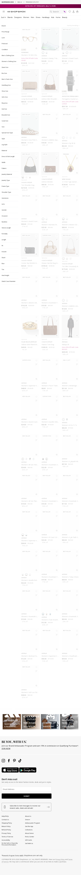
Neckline (4, 222)
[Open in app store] (10, 772)
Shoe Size (5, 91)
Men (32, 17)
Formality (4, 234)
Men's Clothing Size (8, 55)
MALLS (20, 2)
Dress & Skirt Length (8, 156)
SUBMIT (27, 796)
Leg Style (4, 145)
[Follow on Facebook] (9, 762)
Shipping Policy (7, 823)
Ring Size (4, 103)
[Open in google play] (27, 772)
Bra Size (4, 73)
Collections (28, 830)
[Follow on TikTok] (20, 762)
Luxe (3, 38)
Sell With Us (29, 843)
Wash (3, 257)
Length (4, 240)
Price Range (5, 32)
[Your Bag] (77, 12)
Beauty (64, 17)
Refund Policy (6, 830)
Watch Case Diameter (9, 281)
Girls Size (5, 97)
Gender (4, 210)
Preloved (4, 44)
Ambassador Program (32, 823)
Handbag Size (6, 85)
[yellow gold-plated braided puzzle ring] (30, 326)
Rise (3, 263)
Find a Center (29, 837)
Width (3, 162)
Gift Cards (28, 840)
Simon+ (27, 820)
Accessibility (6, 840)
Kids (52, 17)
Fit (2, 246)
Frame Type (5, 186)
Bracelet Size (6, 115)
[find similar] (36, 34)
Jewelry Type (6, 180)
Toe (3, 269)
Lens (3, 204)
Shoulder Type (6, 192)
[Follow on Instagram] (3, 762)
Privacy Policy (6, 833)
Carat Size (5, 121)
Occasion (5, 216)
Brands (10, 17)
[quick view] (36, 49)
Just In (3, 17)
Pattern (4, 168)
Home (58, 17)
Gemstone (5, 198)
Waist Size (5, 67)
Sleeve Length (6, 228)
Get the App (29, 826)
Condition (5, 49)
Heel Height (5, 275)
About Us (28, 816)
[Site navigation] (4, 11)
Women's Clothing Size (9, 61)
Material (4, 150)
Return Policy (6, 826)
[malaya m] (70, 326)
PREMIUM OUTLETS (32, 2)
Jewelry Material (7, 174)
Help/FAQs (5, 816)
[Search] (58, 12)
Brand (4, 26)
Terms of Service (7, 837)
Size (3, 127)
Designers (18, 17)
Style (3, 139)
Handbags (45, 17)
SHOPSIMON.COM (8, 2)
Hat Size (4, 109)
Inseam (4, 252)
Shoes (38, 17)
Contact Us (5, 820)
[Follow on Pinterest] (15, 762)
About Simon (29, 833)
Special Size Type (7, 133)
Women (26, 17)
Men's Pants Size (7, 79)
